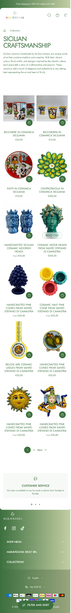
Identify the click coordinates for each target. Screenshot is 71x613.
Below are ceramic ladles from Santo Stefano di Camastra (18, 368)
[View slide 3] (39, 504)
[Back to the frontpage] (4, 30)
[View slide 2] (35, 504)
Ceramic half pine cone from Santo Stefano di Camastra (52, 308)
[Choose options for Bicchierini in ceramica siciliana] (62, 122)
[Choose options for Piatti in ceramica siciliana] (29, 179)
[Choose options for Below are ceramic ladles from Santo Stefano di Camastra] (29, 355)
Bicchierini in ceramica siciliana (52, 133)
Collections (15, 30)
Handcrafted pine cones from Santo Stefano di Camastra (18, 308)
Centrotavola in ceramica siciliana (52, 190)
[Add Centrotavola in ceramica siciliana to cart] (62, 179)
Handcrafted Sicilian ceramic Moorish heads (19, 248)
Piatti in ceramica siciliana (19, 190)
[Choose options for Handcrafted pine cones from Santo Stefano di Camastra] (29, 295)
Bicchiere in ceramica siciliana (19, 133)
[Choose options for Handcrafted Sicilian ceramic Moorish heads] (29, 235)
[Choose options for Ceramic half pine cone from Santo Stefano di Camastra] (62, 295)
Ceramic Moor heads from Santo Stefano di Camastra (52, 248)
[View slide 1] (32, 504)
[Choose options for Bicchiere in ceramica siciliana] (29, 122)
